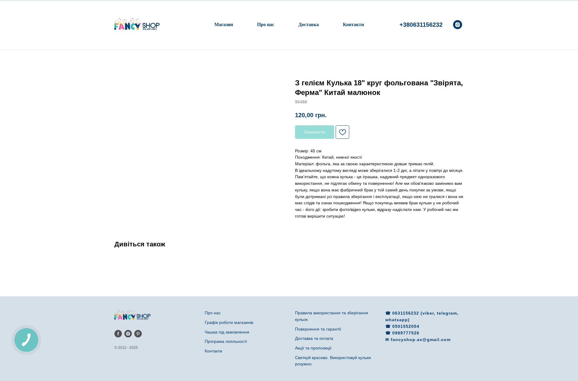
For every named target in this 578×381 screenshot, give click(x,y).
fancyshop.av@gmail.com (421, 339)
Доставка (308, 24)
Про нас (265, 24)
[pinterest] (138, 333)
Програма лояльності (226, 341)
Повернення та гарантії (318, 329)
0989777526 (405, 333)
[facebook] (118, 333)
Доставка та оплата (314, 338)
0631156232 (406, 313)
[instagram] (457, 24)
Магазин (223, 24)
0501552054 (405, 326)
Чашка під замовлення (227, 332)
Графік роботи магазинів (229, 322)
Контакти (353, 24)
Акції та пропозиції (313, 348)
